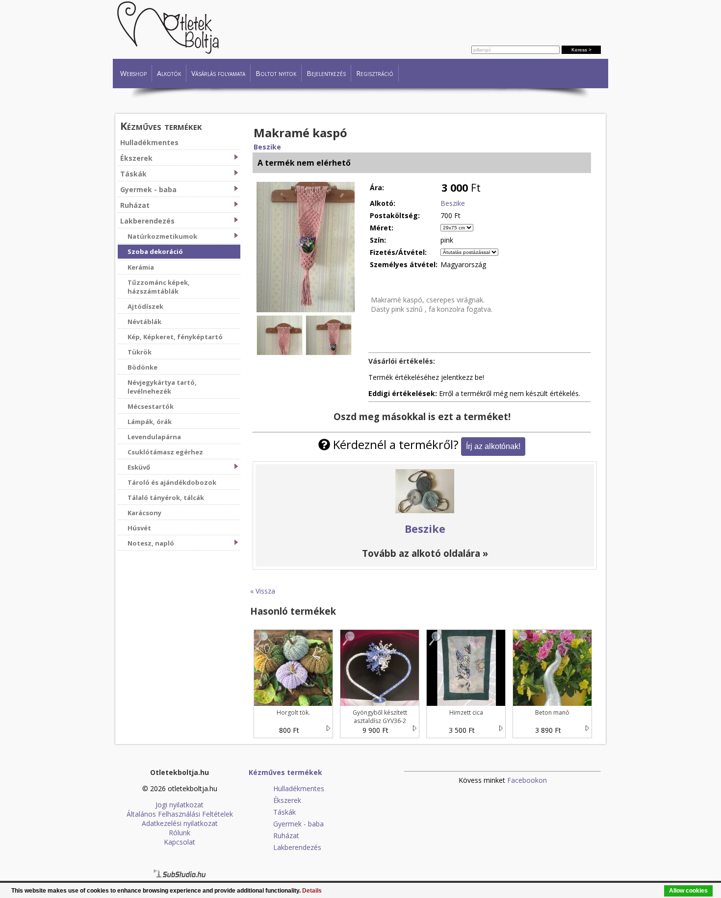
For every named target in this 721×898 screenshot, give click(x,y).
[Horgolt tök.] (263, 643)
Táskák (133, 173)
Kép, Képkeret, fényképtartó (175, 336)
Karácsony (144, 512)
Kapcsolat (179, 842)
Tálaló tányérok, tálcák (166, 497)
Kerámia (141, 267)
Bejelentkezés (326, 73)
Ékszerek (136, 158)
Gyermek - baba (148, 189)
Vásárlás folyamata (218, 73)
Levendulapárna (154, 436)
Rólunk (179, 832)
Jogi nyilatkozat (179, 804)
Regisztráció (374, 73)
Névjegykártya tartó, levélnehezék (162, 387)
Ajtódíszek (145, 306)
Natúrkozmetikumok (162, 236)
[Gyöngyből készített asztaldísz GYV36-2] (349, 643)
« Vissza (262, 591)
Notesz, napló (151, 543)
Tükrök (140, 352)
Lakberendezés (147, 220)
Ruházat (135, 205)
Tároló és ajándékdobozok (172, 482)
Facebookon (527, 780)
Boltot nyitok (276, 73)
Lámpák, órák (150, 421)
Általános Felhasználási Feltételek (180, 814)
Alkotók (169, 73)
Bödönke (142, 367)
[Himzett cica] (435, 643)
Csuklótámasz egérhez (165, 452)
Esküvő (139, 467)
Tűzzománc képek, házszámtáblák (159, 287)
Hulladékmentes (149, 142)
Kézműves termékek (161, 126)
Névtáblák (144, 321)
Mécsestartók (151, 406)
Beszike (267, 146)
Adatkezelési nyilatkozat (180, 823)
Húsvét (139, 528)
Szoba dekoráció (155, 251)
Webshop (133, 73)
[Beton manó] (522, 643)
